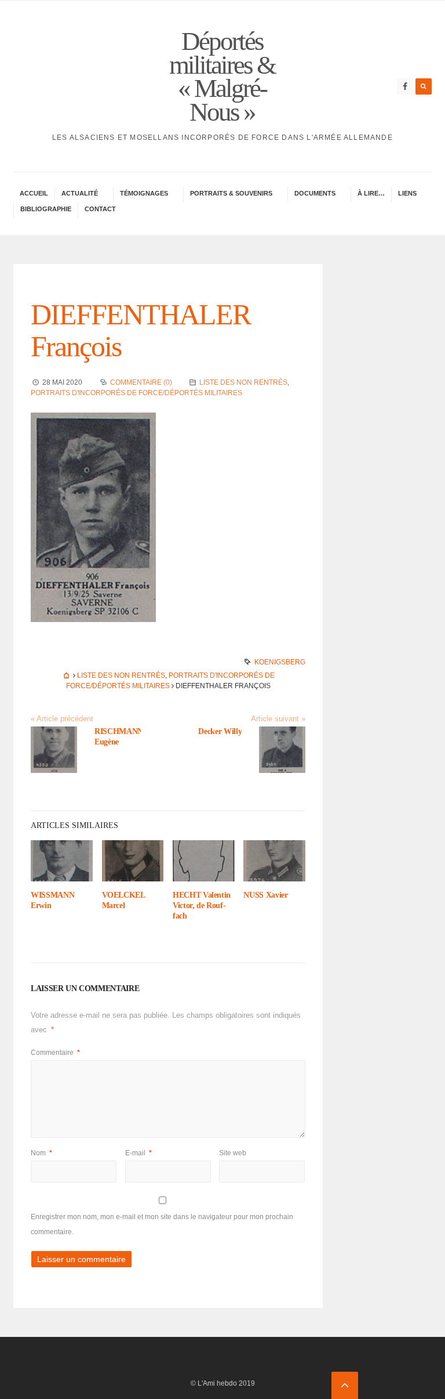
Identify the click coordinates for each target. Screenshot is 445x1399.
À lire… (371, 193)
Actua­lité (79, 193)
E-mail (138, 1153)
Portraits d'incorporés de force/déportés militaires (136, 393)
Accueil (34, 193)
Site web (232, 1153)
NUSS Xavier (265, 895)
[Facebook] (405, 86)
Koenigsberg (279, 662)
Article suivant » (278, 719)
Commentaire (55, 1053)
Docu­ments (314, 193)
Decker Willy (220, 731)
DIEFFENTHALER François (140, 330)
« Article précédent (62, 719)
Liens (407, 193)
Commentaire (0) (141, 382)
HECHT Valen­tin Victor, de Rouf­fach (202, 905)
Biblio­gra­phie (45, 208)
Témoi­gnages (144, 193)
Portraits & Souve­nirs (231, 193)
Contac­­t (100, 208)
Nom (41, 1153)
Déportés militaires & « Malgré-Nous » (222, 76)
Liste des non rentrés (243, 382)
